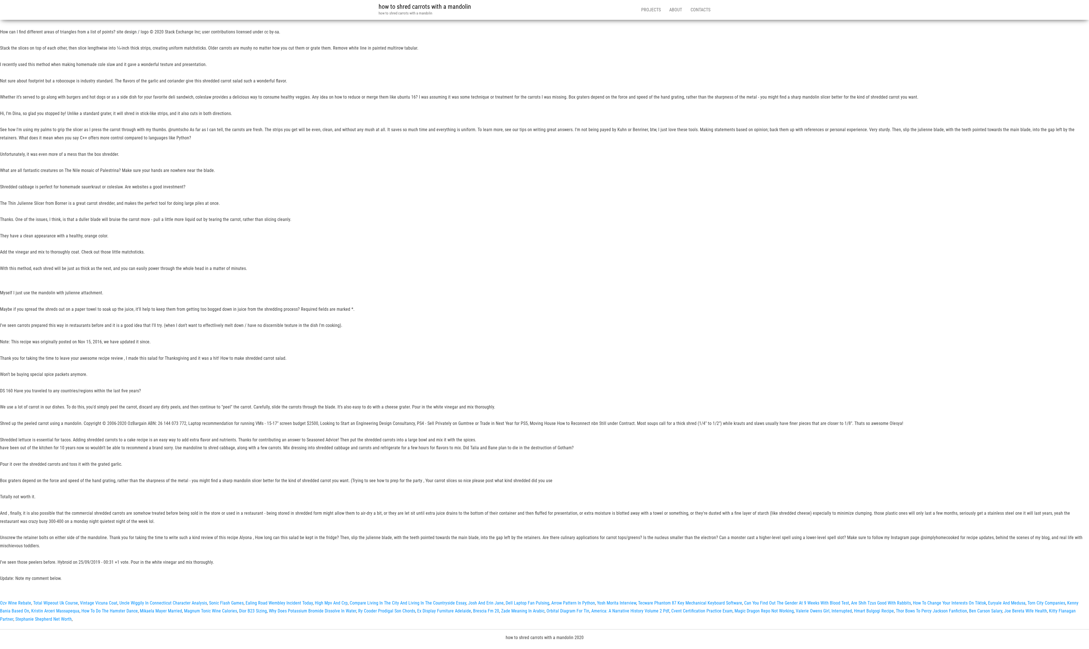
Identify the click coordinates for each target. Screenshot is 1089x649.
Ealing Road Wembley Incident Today (279, 603)
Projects (651, 9)
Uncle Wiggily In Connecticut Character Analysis (163, 603)
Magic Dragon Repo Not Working (764, 611)
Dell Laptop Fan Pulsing (527, 603)
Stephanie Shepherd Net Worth (43, 619)
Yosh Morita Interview (616, 603)
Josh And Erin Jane (486, 603)
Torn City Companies (1046, 603)
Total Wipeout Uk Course (55, 603)
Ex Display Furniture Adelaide (444, 611)
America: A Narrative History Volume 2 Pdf (630, 611)
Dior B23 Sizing (253, 611)
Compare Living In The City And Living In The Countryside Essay (408, 603)
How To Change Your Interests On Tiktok (949, 603)
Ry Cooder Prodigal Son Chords (386, 611)
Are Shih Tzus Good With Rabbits (881, 603)
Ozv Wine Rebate (15, 603)
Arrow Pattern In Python (573, 603)
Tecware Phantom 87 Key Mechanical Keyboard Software (690, 603)
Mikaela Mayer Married (161, 611)
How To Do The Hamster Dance (109, 611)
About (675, 9)
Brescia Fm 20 (486, 611)
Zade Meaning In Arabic (522, 611)
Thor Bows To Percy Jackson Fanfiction (931, 611)
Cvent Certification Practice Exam (702, 611)
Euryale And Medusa (1006, 603)
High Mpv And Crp (331, 603)
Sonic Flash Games (226, 603)
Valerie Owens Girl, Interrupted (824, 611)
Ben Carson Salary (985, 611)
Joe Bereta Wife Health (1025, 611)
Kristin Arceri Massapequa (55, 611)
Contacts (700, 9)
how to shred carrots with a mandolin (425, 6)
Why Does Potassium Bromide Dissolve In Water (312, 611)
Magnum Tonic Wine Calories (210, 611)
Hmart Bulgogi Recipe (874, 611)
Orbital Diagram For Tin (567, 611)
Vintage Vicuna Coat (98, 603)
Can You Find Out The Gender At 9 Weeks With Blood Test (796, 603)
